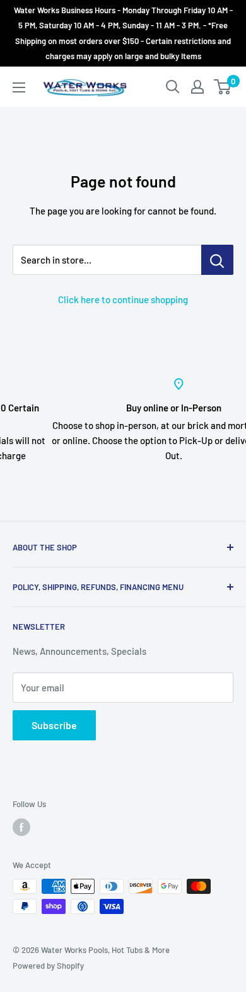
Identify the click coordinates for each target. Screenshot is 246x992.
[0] (223, 86)
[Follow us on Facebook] (21, 827)
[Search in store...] (217, 260)
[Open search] (173, 87)
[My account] (197, 87)
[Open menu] (19, 87)
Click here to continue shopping (123, 299)
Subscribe (54, 725)
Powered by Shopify (48, 966)
